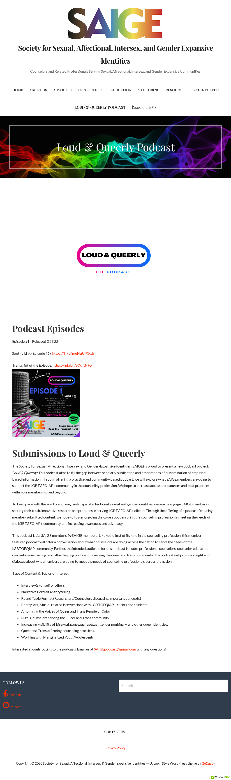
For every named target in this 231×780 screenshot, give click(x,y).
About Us (38, 90)
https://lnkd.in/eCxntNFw (72, 365)
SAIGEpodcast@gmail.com (115, 649)
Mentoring (148, 90)
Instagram (16, 706)
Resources (176, 90)
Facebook (14, 695)
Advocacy (62, 90)
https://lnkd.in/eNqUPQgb (73, 353)
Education (121, 90)
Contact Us (114, 732)
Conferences (91, 90)
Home (17, 90)
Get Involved (206, 90)
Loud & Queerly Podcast (100, 107)
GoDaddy (208, 763)
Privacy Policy (115, 748)
